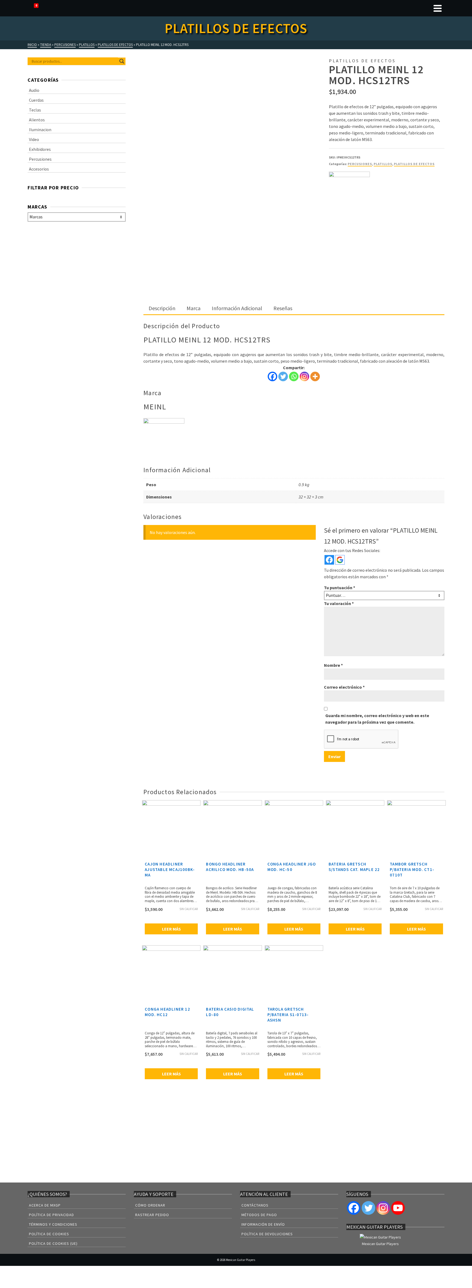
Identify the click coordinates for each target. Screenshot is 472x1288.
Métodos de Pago (259, 1214)
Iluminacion (40, 129)
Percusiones (360, 164)
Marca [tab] (193, 308)
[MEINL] (349, 192)
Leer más (171, 929)
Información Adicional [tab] (237, 308)
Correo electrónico (344, 687)
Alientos (37, 119)
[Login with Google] (340, 560)
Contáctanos (255, 1205)
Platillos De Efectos (414, 164)
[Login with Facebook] (329, 560)
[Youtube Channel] (398, 1208)
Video (34, 139)
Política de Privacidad (51, 1214)
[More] (315, 376)
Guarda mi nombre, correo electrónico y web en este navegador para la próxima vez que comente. (377, 719)
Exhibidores (40, 149)
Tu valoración (339, 603)
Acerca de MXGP (45, 1205)
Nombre (333, 665)
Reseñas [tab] (282, 308)
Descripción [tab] (162, 308)
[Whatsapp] (294, 376)
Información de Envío (263, 1224)
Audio (34, 90)
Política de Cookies (49, 1233)
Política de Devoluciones (267, 1233)
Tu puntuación (339, 587)
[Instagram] (304, 376)
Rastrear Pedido (152, 1214)
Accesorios (39, 169)
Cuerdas (36, 100)
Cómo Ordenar (150, 1205)
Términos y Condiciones (53, 1224)
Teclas (35, 110)
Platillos (383, 164)
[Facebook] (272, 376)
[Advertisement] (293, 262)
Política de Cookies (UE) (53, 1243)
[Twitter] (283, 376)
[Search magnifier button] (122, 61)
